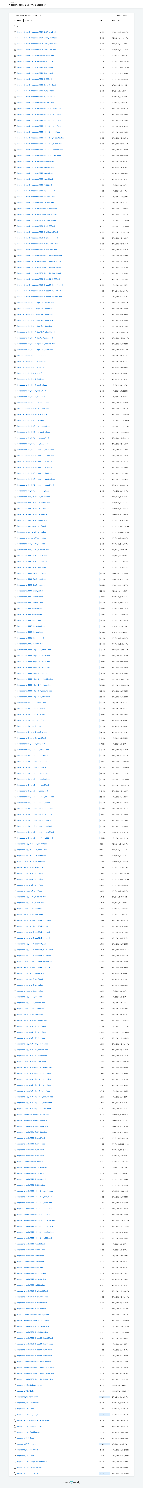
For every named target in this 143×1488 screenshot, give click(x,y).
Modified (116, 20)
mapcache (40, 4)
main (26, 4)
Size (100, 20)
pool (21, 4)
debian (13, 4)
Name (19, 20)
